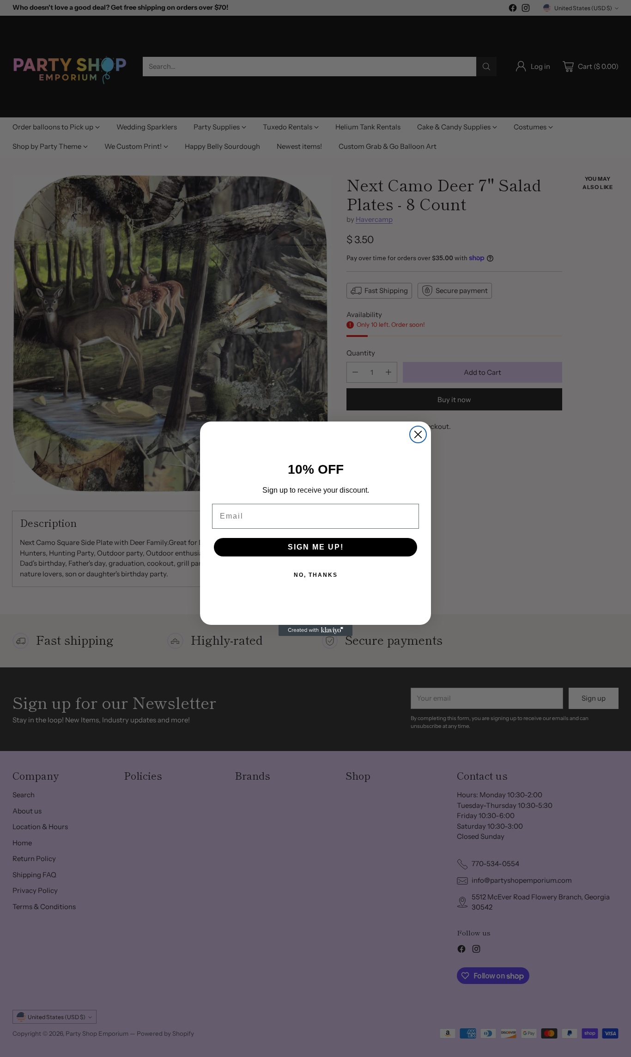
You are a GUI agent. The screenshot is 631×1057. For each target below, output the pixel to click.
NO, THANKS (316, 575)
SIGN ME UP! (316, 547)
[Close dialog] (418, 434)
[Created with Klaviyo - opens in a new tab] (315, 630)
